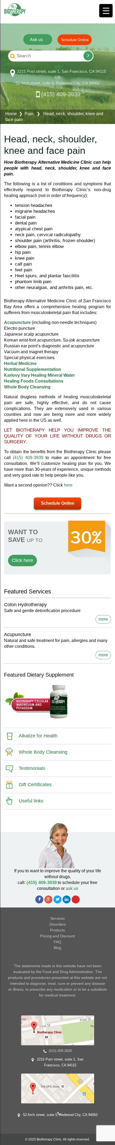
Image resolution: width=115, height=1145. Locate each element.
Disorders (57, 924)
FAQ (57, 942)
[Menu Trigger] (106, 10)
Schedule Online (57, 503)
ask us (72, 888)
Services (57, 918)
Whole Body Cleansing (43, 752)
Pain (29, 113)
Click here (22, 560)
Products (57, 930)
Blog (57, 948)
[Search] (88, 56)
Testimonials (32, 768)
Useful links (31, 800)
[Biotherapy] (15, 10)
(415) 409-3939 (60, 94)
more (103, 619)
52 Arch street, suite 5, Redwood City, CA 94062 (57, 83)
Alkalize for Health (38, 735)
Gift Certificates (35, 784)
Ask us (36, 39)
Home (11, 113)
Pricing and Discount (57, 936)
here (68, 485)
